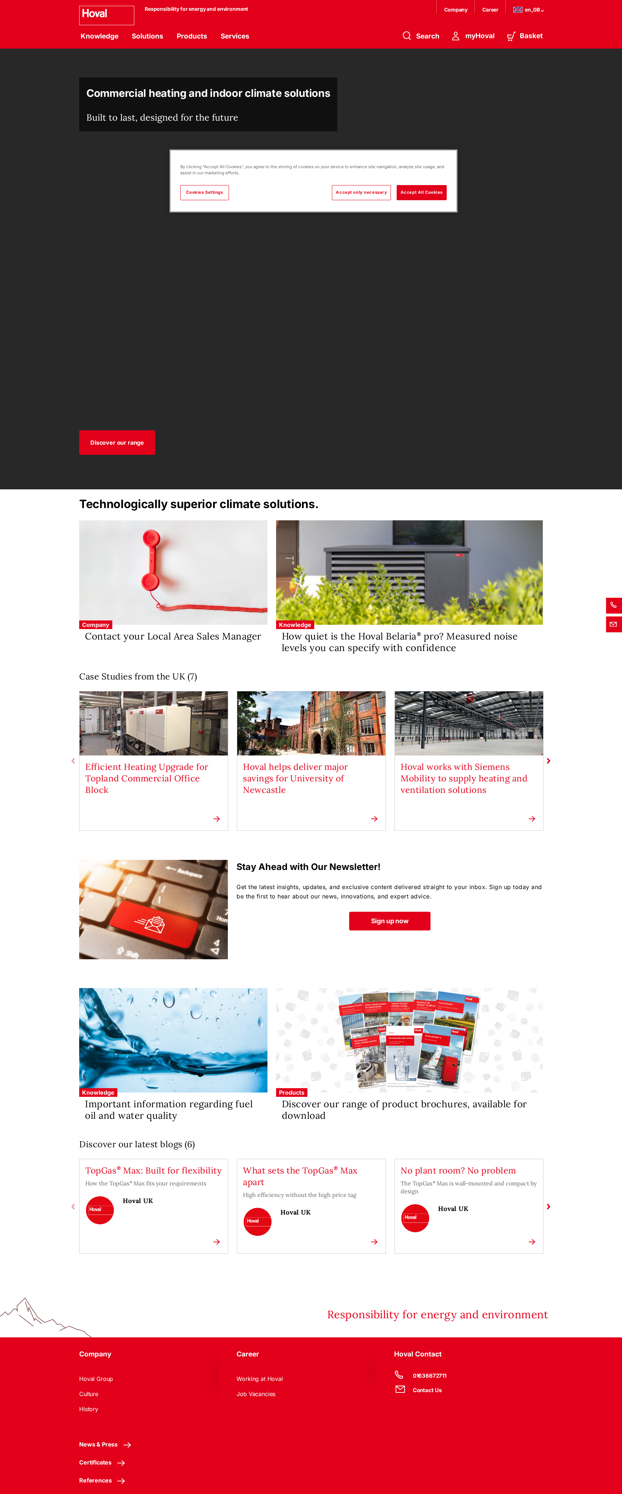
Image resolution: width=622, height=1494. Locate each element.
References (95, 1480)
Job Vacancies (255, 1393)
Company (456, 9)
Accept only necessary (361, 192)
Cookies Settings (204, 192)
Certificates (95, 1462)
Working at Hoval (259, 1378)
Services (235, 36)
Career (491, 9)
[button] (117, 442)
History (88, 1409)
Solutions (147, 36)
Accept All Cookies (422, 192)
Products (192, 36)
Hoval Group (96, 1378)
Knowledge (99, 36)
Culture (88, 1393)
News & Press (98, 1444)
